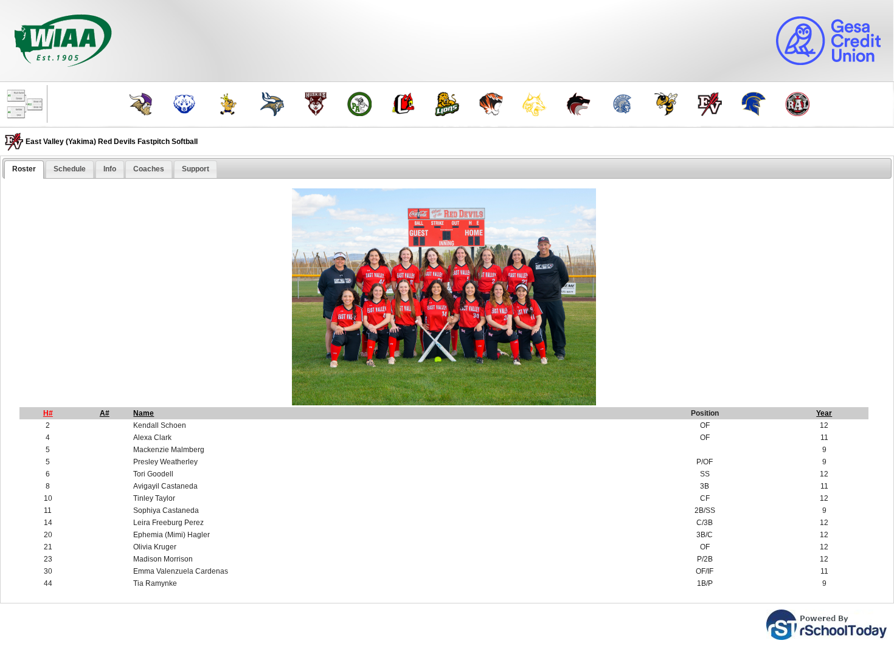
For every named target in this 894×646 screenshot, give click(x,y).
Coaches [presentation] (148, 169)
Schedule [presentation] (70, 169)
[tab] (24, 169)
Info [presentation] (109, 169)
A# (104, 413)
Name (143, 413)
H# (48, 413)
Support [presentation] (195, 169)
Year (824, 413)
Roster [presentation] (24, 169)
